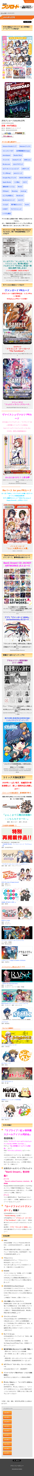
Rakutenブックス (25, 146)
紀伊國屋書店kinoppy (23, 151)
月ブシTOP (3, 13)
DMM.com (27, 160)
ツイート (27, 22)
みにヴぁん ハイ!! (6, 1063)
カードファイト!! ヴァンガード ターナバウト (13, 940)
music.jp (23, 191)
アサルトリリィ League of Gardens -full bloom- (14, 960)
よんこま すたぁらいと (7, 1081)
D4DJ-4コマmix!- (6, 920)
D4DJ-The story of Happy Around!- (10, 882)
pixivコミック (18, 173)
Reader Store (18, 155)
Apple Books (7, 182)
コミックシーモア (8, 151)
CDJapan (6, 191)
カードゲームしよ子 (7, 1118)
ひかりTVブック (18, 164)
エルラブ (20, 200)
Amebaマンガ (17, 160)
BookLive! (20, 195)
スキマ (25, 182)
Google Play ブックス (9, 177)
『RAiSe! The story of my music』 (10, 983)
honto (27, 204)
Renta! (20, 186)
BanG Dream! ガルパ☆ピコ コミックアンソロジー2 (15, 1003)
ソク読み (17, 182)
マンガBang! (7, 173)
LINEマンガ (25, 168)
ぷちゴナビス (5, 1021)
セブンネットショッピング (11, 168)
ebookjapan (6, 155)
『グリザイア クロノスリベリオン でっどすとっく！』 (15, 864)
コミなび (5, 204)
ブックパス (6, 160)
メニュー (28, 1)
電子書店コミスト (16, 204)
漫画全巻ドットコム (9, 186)
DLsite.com (6, 164)
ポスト (17, 1460)
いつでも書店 (7, 213)
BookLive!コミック (9, 200)
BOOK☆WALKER (24, 177)
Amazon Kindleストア (9, 146)
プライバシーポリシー (17, 1465)
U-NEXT (5, 209)
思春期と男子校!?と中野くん (9, 902)
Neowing (14, 191)
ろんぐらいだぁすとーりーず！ (9, 1045)
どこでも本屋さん (8, 195)
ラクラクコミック (16, 209)
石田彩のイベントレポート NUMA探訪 (11, 1099)
